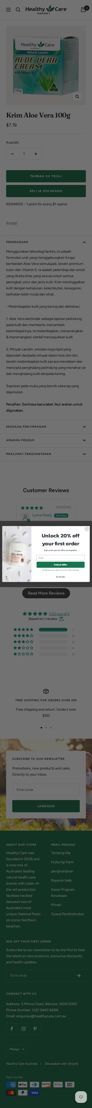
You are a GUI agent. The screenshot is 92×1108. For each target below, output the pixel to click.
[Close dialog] (87, 529)
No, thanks (60, 576)
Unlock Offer (60, 564)
